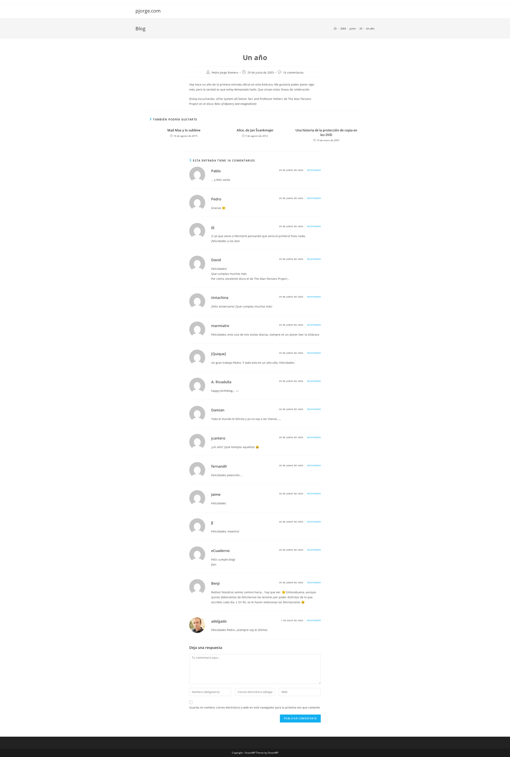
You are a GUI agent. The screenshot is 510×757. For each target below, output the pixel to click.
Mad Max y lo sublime (183, 130)
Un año (370, 28)
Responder (314, 170)
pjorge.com (148, 10)
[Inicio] (335, 28)
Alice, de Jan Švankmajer (255, 130)
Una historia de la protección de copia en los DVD (326, 132)
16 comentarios (293, 72)
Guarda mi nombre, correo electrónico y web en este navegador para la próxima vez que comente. (255, 707)
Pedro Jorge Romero (225, 72)
